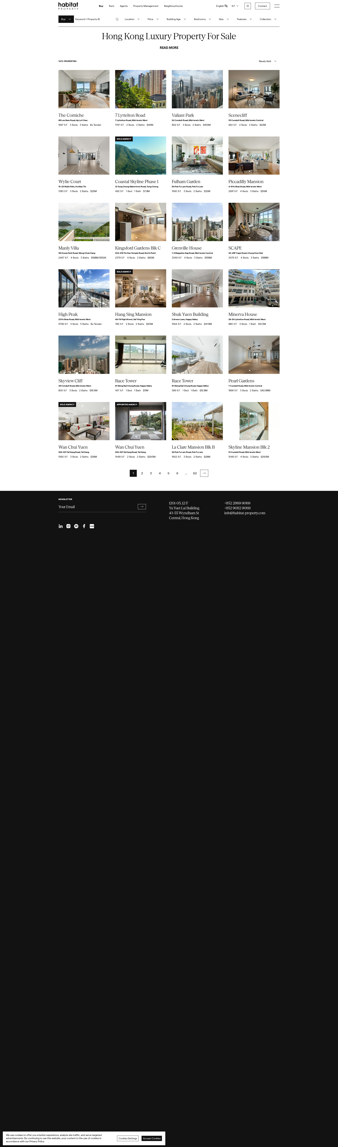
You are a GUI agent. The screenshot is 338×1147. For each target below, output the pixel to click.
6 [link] (177, 473)
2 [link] (142, 473)
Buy (101, 6)
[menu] (277, 6)
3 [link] (151, 473)
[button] (204, 473)
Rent (111, 6)
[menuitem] (60, 526)
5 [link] (168, 473)
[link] (204, 473)
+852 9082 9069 (237, 508)
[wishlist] (248, 6)
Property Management (145, 6)
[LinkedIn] (60, 526)
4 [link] (160, 473)
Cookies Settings (128, 1138)
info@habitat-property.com (244, 513)
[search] (117, 19)
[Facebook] (84, 526)
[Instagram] (68, 526)
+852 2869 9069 (237, 503)
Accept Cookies (152, 1138)
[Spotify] (76, 526)
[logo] (68, 6)
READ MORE (169, 47)
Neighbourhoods (173, 6)
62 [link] (195, 473)
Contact (262, 6)
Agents (124, 6)
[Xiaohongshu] (92, 526)
